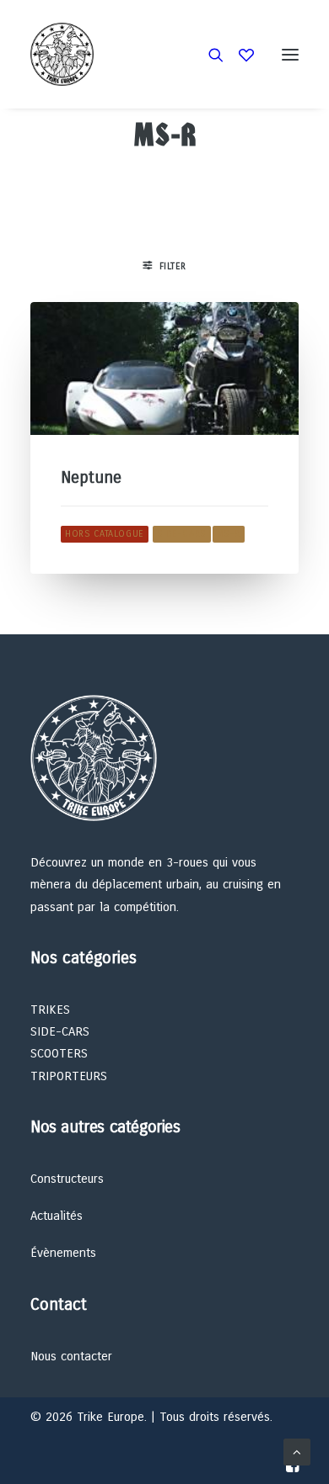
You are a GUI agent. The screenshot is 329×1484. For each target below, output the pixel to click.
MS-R (228, 533)
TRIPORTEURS (68, 1076)
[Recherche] (208, 54)
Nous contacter (71, 1356)
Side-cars (182, 533)
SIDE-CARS (59, 1031)
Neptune (91, 477)
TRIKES (50, 1009)
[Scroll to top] (296, 1451)
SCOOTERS (59, 1053)
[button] (290, 54)
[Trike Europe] (62, 54)
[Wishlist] (239, 54)
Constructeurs (67, 1178)
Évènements (63, 1252)
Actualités (56, 1215)
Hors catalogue (104, 533)
